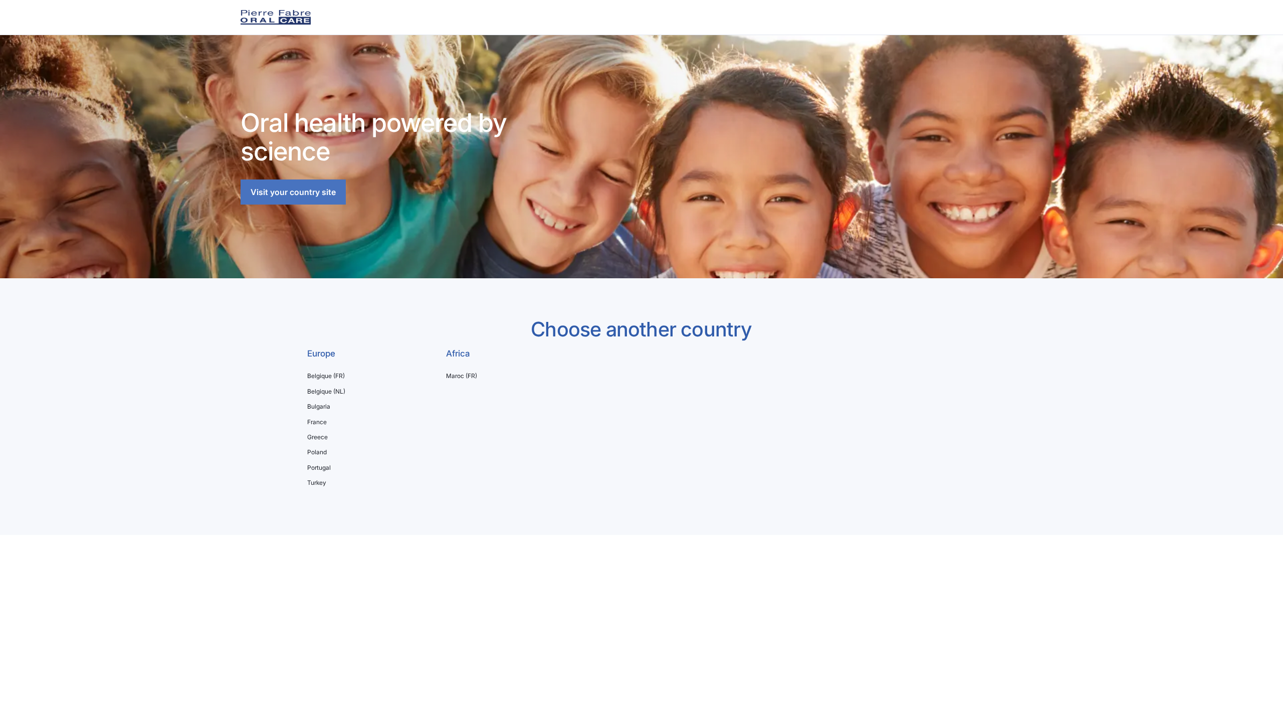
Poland (317, 452)
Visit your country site (293, 192)
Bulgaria (318, 406)
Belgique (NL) (326, 391)
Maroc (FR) (461, 376)
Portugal (319, 467)
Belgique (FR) (326, 376)
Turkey (316, 482)
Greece (317, 437)
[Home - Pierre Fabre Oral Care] (276, 17)
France (317, 422)
